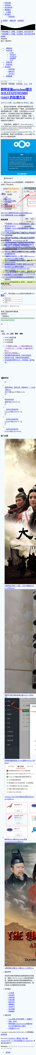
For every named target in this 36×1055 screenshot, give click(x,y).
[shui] (14, 318)
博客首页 (8, 48)
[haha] (34, 318)
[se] (17, 318)
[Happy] (12, 320)
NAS (10, 60)
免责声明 (4, 1034)
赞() (31, 103)
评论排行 (11, 995)
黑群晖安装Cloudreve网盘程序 (13, 215)
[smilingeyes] (12, 318)
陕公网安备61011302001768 (23, 1041)
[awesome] (7, 320)
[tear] (4, 318)
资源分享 (8, 62)
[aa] (11, 320)
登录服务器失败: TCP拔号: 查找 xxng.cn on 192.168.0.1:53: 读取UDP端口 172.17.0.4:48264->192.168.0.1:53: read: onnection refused (19, 267)
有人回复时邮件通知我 (10, 311)
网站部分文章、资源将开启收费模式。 (18, 357)
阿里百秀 (11, 17)
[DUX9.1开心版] (7, 385)
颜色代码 (11, 1002)
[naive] (26, 318)
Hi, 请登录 (4, 20)
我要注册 (13, 20)
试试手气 (11, 1007)
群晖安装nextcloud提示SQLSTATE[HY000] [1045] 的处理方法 (16, 93)
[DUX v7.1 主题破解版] (7, 397)
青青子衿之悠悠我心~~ (12, 353)
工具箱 (8, 12)
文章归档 (8, 5)
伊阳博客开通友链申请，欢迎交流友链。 (18, 355)
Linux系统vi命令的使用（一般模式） (20, 1019)
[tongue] (1, 318)
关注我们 (8, 14)
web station (8, 202)
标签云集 (8, 3)
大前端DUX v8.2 (14, 1028)
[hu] (30, 318)
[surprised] (6, 318)
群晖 (6, 204)
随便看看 (8, 76)
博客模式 (8, 10)
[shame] (15, 318)
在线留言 (8, 67)
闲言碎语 (11, 69)
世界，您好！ (13, 1021)
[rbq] (21, 318)
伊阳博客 (18, 35)
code (6, 197)
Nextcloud (8, 199)
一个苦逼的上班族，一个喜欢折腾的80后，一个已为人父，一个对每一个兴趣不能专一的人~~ (19, 348)
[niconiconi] (24, 318)
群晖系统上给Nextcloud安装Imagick (16, 213)
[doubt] (3, 320)
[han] (32, 318)
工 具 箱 (11, 993)
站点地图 (11, 1009)
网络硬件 (12, 58)
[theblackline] (3, 318)
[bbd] (6, 320)
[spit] (11, 318)
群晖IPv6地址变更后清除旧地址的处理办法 (19, 244)
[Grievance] (14, 320)
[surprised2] (7, 318)
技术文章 (19, 84)
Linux (11, 52)
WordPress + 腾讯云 (14, 1038)
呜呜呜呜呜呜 (9, 399)
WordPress (12, 56)
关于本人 (11, 74)
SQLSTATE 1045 (10, 200)
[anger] (9, 320)
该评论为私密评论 (11, 409)
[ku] (27, 318)
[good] (1, 320)
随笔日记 (11, 71)
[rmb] (18, 318)
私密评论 (6, 316)
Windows (12, 54)
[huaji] (29, 318)
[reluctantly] (20, 318)
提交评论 (4, 314)
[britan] (4, 320)
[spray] (9, 318)
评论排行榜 (8, 7)
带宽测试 (8, 64)
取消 (2, 295)
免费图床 (11, 1011)
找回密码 (21, 20)
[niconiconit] (23, 318)
